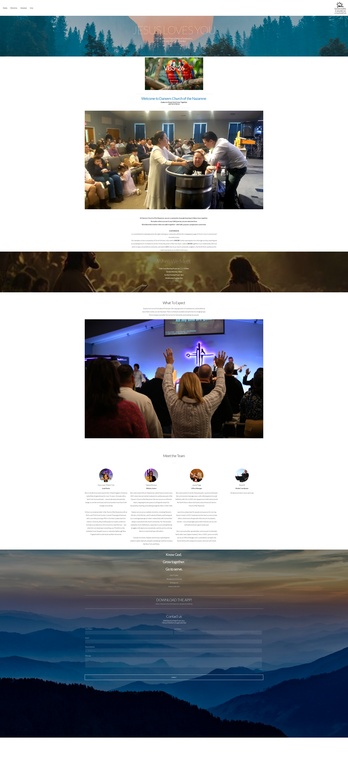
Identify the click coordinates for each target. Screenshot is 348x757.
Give (31, 8)
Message (88, 656)
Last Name (177, 629)
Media (5, 8)
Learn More (174, 80)
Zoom (182, 268)
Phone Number (90, 647)
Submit (174, 677)
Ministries (13, 8)
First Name (88, 629)
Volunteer (23, 8)
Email (87, 638)
